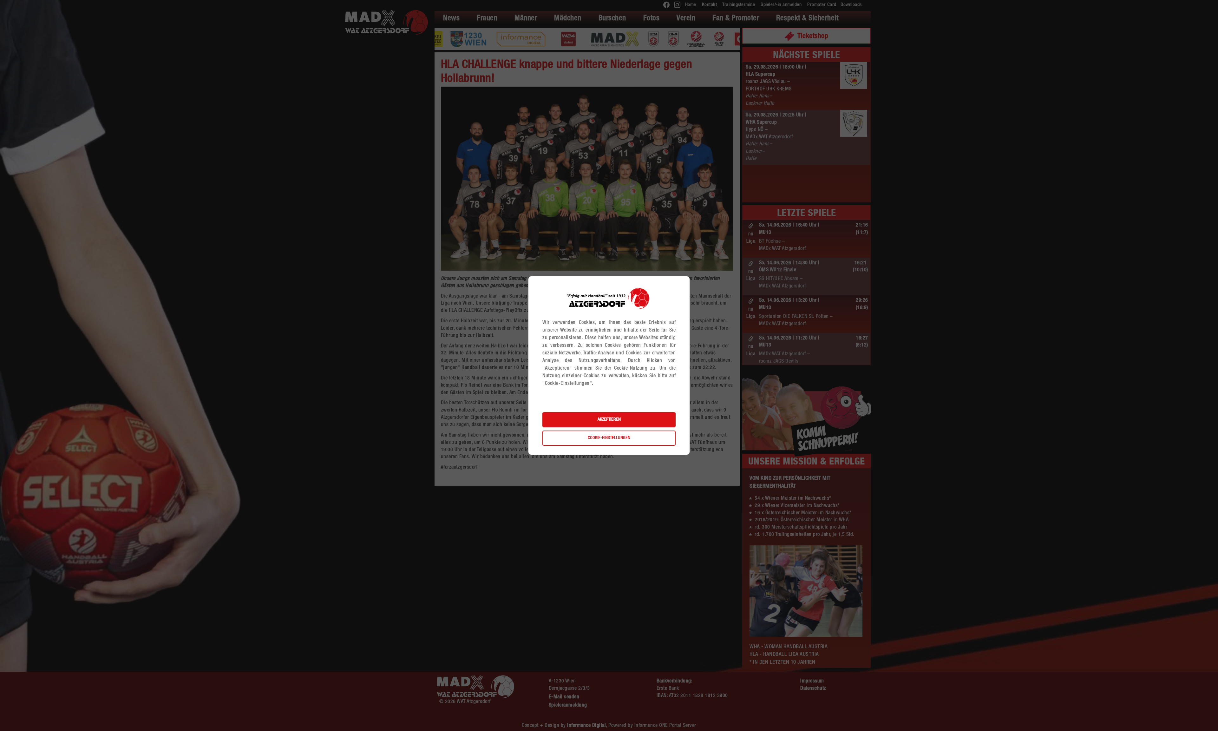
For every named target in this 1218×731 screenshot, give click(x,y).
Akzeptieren (609, 420)
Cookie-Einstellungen (609, 438)
